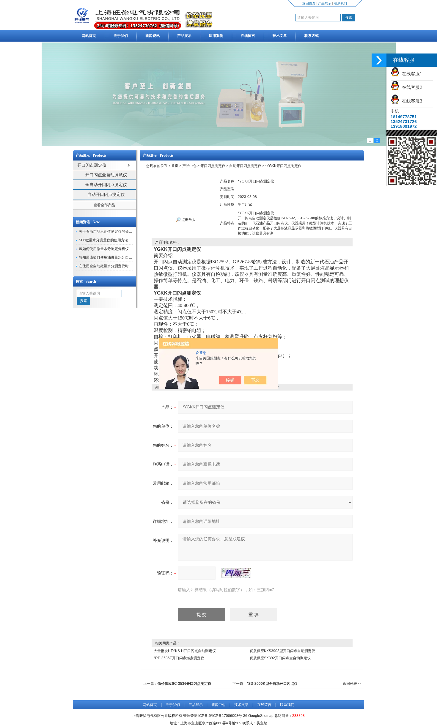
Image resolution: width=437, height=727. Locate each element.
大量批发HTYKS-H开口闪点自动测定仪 (185, 651)
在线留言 (248, 36)
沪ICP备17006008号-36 (228, 716)
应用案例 (216, 36)
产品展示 (324, 3)
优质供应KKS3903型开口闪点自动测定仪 (282, 651)
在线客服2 (411, 87)
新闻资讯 (152, 36)
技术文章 (280, 36)
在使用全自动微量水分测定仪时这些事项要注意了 (118, 266)
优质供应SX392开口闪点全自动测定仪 (280, 658)
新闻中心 (218, 705)
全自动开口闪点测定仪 (106, 184)
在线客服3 (411, 100)
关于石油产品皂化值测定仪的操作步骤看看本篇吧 (118, 231)
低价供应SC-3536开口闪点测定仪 (184, 684)
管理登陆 (190, 716)
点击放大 (188, 220)
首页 (174, 166)
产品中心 (189, 166)
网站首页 (89, 36)
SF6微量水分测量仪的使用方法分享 (107, 240)
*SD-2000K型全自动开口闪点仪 (272, 684)
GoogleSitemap (260, 716)
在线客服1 (411, 73)
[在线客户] (379, 60)
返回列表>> (352, 684)
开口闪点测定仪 (212, 166)
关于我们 (121, 36)
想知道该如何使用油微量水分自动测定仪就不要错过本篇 (123, 257)
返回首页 (308, 3)
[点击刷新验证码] (236, 573)
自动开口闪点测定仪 (106, 194)
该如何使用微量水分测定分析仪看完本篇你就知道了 (120, 249)
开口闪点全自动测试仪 (106, 174)
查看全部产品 (104, 205)
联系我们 (340, 3)
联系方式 (311, 36)
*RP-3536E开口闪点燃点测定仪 (179, 658)
